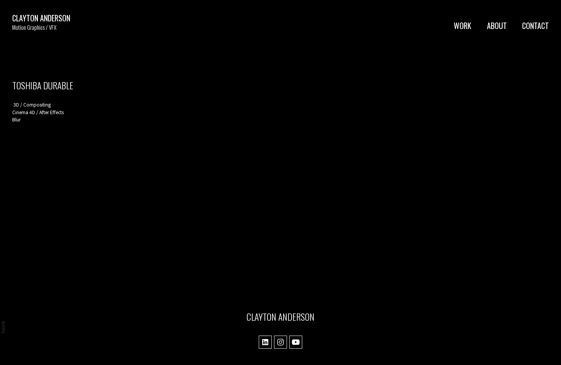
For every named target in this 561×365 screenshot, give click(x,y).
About (497, 25)
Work (462, 25)
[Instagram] (280, 342)
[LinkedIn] (265, 342)
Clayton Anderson (280, 316)
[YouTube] (295, 342)
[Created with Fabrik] (3, 327)
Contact (535, 25)
